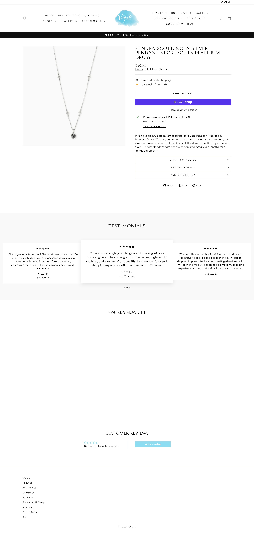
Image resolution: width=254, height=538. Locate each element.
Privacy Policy (30, 512)
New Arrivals (69, 15)
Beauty (158, 12)
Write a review (153, 444)
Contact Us (28, 492)
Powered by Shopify (127, 526)
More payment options (183, 109)
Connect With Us (180, 23)
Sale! (201, 12)
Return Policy (183, 167)
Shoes (48, 21)
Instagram (28, 507)
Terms (26, 517)
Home (49, 15)
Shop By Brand (167, 18)
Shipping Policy (183, 160)
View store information (154, 126)
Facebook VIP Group (33, 502)
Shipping (139, 69)
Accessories (92, 21)
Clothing (93, 15)
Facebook (28, 497)
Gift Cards (196, 18)
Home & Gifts (181, 12)
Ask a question (183, 175)
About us (27, 482)
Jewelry (67, 21)
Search (26, 477)
